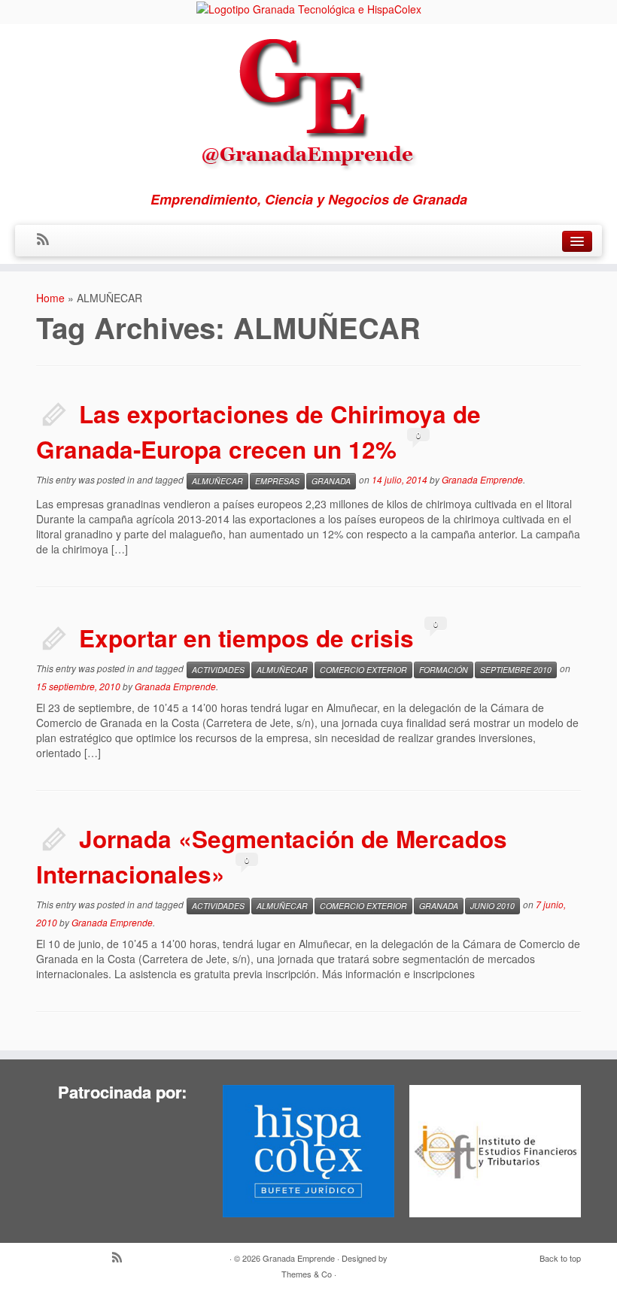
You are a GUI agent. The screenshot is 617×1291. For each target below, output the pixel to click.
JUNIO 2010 (492, 905)
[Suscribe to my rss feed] (47, 240)
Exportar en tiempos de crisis (246, 638)
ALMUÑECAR (217, 480)
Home (50, 297)
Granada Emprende (482, 479)
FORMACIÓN (443, 669)
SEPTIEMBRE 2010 (516, 669)
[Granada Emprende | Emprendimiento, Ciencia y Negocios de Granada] (308, 100)
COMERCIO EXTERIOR (363, 669)
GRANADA (331, 480)
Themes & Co (306, 1274)
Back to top (560, 1258)
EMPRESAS (277, 480)
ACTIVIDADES (218, 669)
